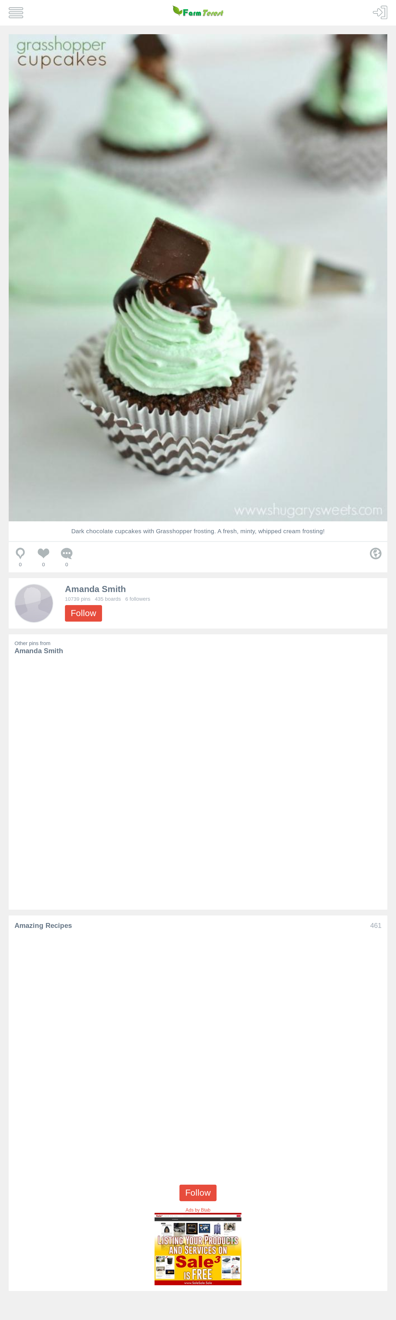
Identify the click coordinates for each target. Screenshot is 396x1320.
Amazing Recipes (43, 925)
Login (380, 12)
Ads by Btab (198, 1210)
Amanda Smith (95, 589)
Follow (83, 613)
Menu (16, 13)
